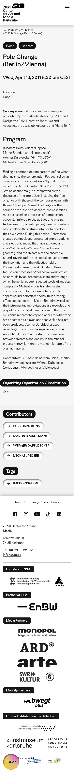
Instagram (26, 514)
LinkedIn (59, 514)
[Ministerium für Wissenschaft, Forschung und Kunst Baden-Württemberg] (30, 581)
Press (55, 502)
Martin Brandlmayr (30, 436)
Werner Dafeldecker (31, 445)
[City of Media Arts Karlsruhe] (55, 761)
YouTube (37, 514)
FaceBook (15, 514)
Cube (6, 97)
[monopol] (37, 632)
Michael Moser (26, 455)
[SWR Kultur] (30, 677)
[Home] (17, 12)
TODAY (11, 762)
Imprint (20, 502)
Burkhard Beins (26, 426)
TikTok (48, 514)
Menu (67, 7)
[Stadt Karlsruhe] (59, 581)
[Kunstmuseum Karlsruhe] (25, 743)
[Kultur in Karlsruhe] (49, 677)
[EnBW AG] (37, 606)
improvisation (25, 483)
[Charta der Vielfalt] (26, 761)
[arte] (37, 662)
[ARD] (37, 647)
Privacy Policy (38, 502)
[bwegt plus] (37, 702)
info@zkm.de (12, 554)
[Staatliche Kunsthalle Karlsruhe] (57, 743)
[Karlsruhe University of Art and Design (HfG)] (37, 728)
